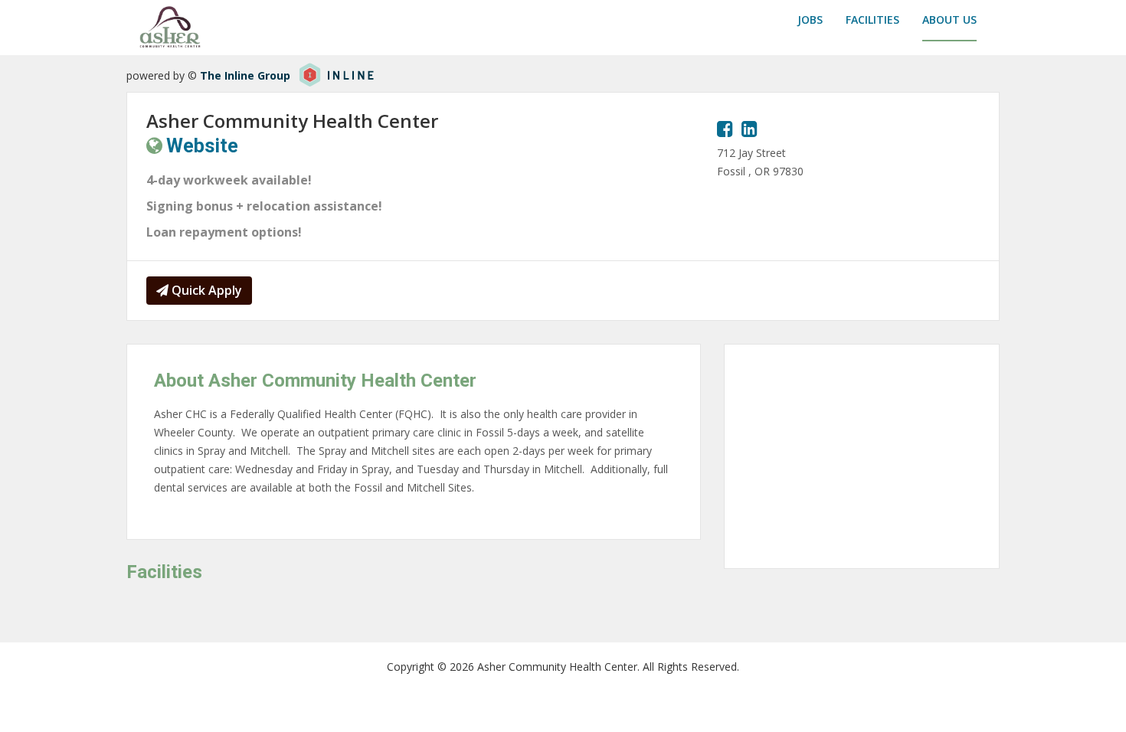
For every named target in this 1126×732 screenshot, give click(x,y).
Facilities (872, 19)
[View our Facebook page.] (725, 128)
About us (949, 19)
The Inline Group (245, 75)
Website (202, 146)
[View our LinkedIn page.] (749, 128)
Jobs (810, 19)
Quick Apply (205, 290)
